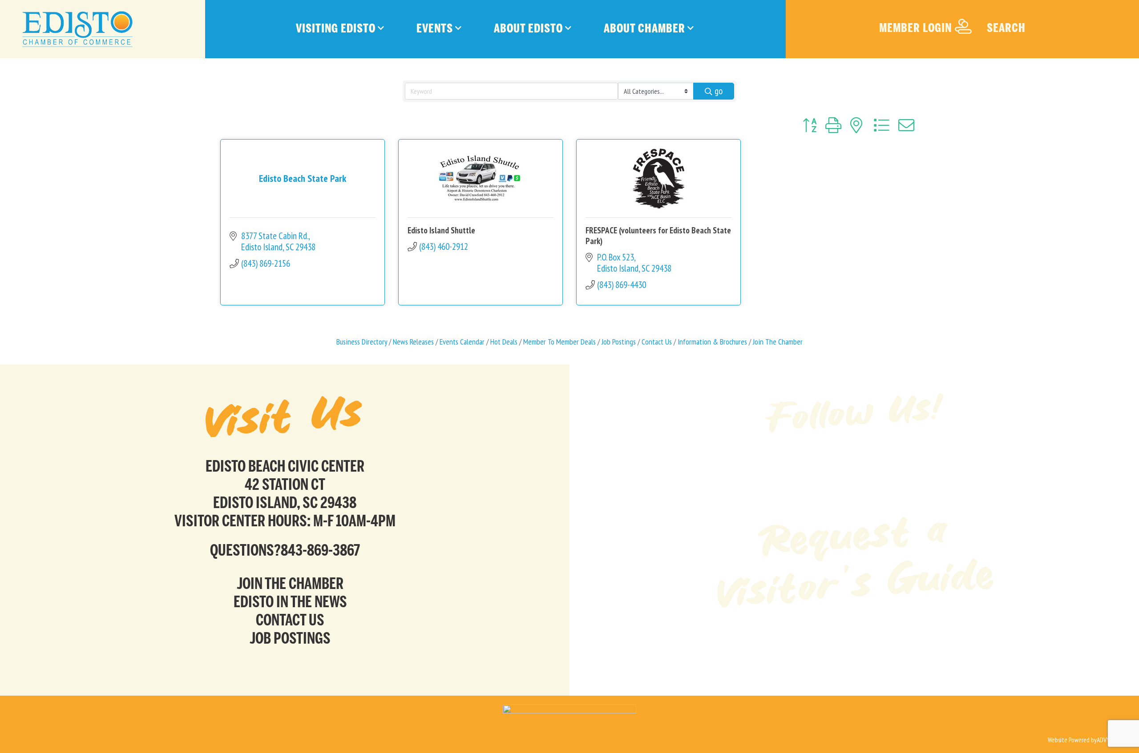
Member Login (915, 28)
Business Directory (361, 341)
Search (1006, 28)
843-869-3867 (320, 550)
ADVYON (1107, 740)
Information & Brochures (712, 341)
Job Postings (619, 341)
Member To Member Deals (559, 341)
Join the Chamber (290, 583)
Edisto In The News (290, 602)
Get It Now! (854, 641)
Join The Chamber (778, 341)
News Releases (413, 341)
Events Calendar (462, 341)
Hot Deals (503, 341)
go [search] (719, 91)
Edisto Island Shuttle (441, 230)
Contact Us (657, 341)
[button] (809, 125)
